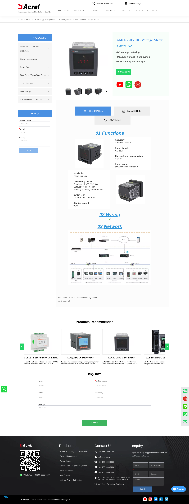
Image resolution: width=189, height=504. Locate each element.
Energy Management (46, 19)
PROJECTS (110, 11)
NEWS (95, 11)
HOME (20, 19)
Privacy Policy (99, 484)
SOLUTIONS (63, 11)
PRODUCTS (79, 11)
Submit (28, 150)
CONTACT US (142, 11)
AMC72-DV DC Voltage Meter (87, 19)
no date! (66, 301)
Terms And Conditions (115, 484)
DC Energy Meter (65, 19)
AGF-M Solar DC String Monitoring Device (79, 297)
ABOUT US (127, 11)
